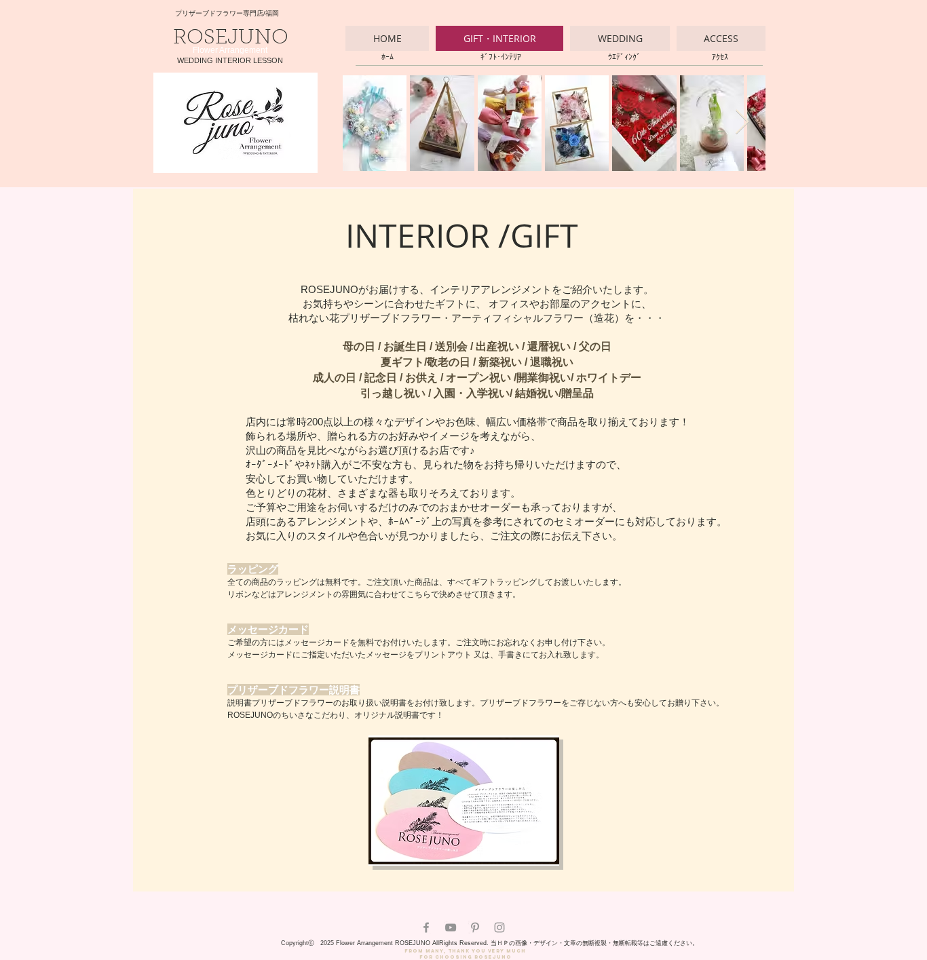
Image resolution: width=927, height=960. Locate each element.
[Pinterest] (475, 927)
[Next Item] (742, 122)
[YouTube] (450, 927)
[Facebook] (426, 927)
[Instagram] (499, 927)
